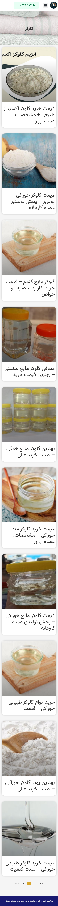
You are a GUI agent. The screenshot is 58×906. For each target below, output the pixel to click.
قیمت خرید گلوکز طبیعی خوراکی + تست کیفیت (30, 866)
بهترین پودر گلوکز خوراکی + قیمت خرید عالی (30, 785)
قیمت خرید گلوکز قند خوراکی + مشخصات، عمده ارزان (33, 535)
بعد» (17, 884)
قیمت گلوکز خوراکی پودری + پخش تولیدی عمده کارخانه (33, 201)
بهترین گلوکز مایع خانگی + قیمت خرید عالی (30, 451)
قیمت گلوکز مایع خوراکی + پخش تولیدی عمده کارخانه (30, 621)
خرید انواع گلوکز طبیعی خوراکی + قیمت (32, 705)
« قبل (40, 884)
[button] (45, 5)
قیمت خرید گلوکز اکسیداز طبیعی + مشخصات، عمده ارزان (29, 114)
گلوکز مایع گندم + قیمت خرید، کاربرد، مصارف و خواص (30, 287)
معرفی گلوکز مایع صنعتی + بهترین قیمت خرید (29, 371)
